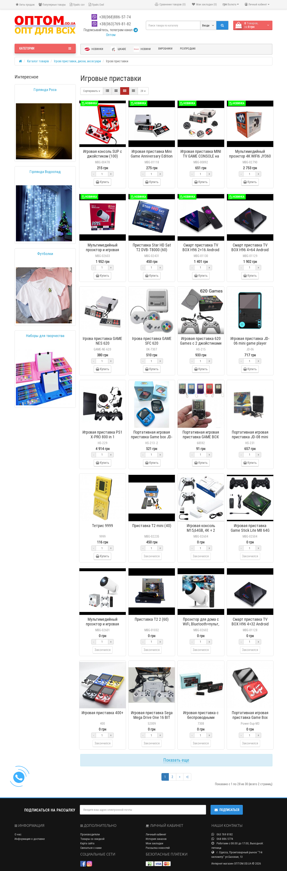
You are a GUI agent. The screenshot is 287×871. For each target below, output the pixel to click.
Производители (90, 834)
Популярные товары (54, 4)
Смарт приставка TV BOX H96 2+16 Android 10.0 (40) (201, 249)
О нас (18, 834)
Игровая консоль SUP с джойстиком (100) (102, 154)
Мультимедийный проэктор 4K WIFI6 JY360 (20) (250, 156)
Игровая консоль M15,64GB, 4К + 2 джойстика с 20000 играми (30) (201, 532)
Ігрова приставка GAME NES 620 (102, 341)
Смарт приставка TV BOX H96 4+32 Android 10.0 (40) (250, 624)
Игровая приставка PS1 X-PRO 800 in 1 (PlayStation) (102, 437)
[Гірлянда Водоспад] (44, 213)
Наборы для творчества (45, 335)
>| (187, 777)
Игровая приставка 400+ (102, 712)
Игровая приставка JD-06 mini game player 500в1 (250, 343)
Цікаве (121, 49)
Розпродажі (188, 48)
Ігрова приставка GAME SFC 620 (152, 341)
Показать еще (176, 760)
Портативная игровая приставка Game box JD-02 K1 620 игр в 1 (151, 437)
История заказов (156, 839)
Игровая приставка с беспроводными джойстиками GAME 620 (200, 717)
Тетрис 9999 (102, 525)
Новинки (97, 49)
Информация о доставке (30, 839)
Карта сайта (87, 843)
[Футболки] (44, 295)
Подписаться (229, 810)
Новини (145, 49)
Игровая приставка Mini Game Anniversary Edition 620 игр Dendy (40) (152, 156)
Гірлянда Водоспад (45, 171)
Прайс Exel (97, 4)
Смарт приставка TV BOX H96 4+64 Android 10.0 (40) (250, 249)
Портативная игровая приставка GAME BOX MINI (201, 437)
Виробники (165, 48)
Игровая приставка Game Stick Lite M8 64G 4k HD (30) (250, 530)
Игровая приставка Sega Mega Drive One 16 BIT (152, 715)
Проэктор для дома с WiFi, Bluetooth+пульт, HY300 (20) (201, 624)
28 (142, 91)
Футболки (45, 253)
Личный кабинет (156, 834)
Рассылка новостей (158, 848)
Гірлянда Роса (45, 89)
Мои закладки (154, 843)
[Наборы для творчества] (44, 377)
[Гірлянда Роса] (44, 131)
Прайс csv (78, 4)
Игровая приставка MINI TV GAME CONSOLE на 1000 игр (200, 156)
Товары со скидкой (92, 839)
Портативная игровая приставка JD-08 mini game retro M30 (250, 437)
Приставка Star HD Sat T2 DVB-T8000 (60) (152, 247)
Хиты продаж (27, 4)
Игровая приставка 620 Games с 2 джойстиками (201, 341)
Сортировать (90, 91)
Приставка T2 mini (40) (151, 525)
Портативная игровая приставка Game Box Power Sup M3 (250, 717)
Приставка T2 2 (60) (152, 619)
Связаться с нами (91, 848)
